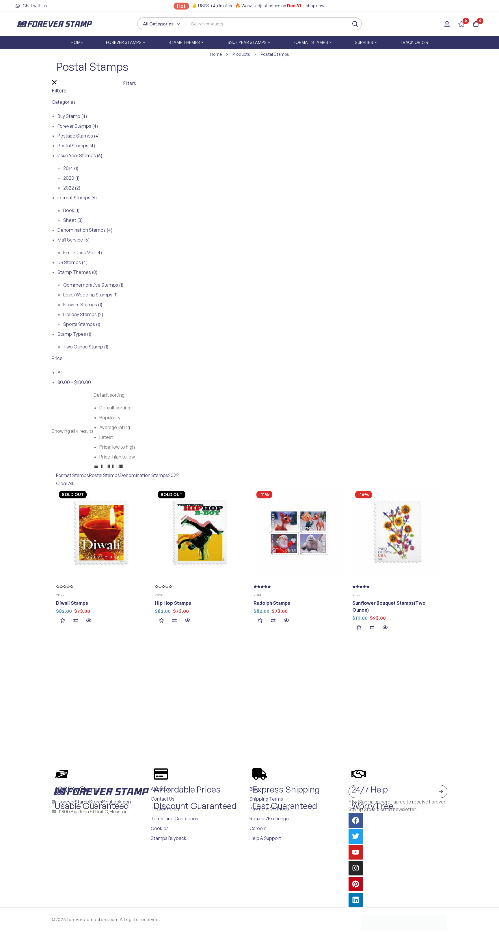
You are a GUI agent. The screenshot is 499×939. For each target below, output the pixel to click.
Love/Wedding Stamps (90, 295)
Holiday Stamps (83, 314)
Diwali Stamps (72, 603)
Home (216, 54)
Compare (75, 620)
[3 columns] (108, 467)
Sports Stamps (81, 324)
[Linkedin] (356, 900)
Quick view (88, 620)
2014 (70, 168)
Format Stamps (77, 198)
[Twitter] (356, 836)
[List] (96, 467)
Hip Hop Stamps (173, 603)
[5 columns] (120, 467)
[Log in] (447, 24)
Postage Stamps (78, 136)
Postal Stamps (76, 146)
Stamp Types (74, 334)
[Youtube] (356, 852)
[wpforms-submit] (440, 791)
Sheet (73, 220)
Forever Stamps (77, 126)
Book (71, 210)
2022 (71, 188)
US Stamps (72, 262)
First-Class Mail (82, 252)
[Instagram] (356, 868)
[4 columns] (114, 467)
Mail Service (73, 240)
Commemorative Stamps (93, 285)
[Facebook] (356, 820)
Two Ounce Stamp (85, 347)
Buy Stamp (72, 116)
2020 (71, 178)
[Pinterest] (356, 884)
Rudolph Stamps (272, 603)
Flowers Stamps (82, 304)
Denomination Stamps (84, 230)
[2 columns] (102, 467)
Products (241, 54)
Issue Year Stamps (79, 155)
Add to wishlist (62, 620)
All (59, 372)
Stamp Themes (77, 272)
